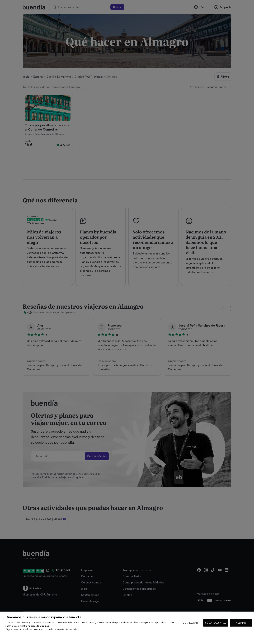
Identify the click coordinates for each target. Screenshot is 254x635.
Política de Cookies (38, 625)
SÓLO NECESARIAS (215, 622)
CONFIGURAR (190, 622)
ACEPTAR (241, 622)
